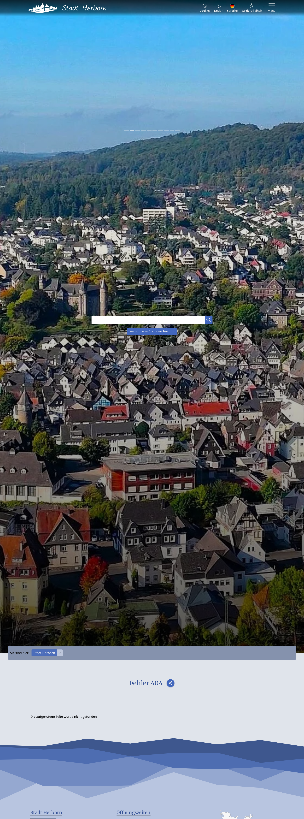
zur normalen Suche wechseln (150, 331)
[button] (209, 320)
